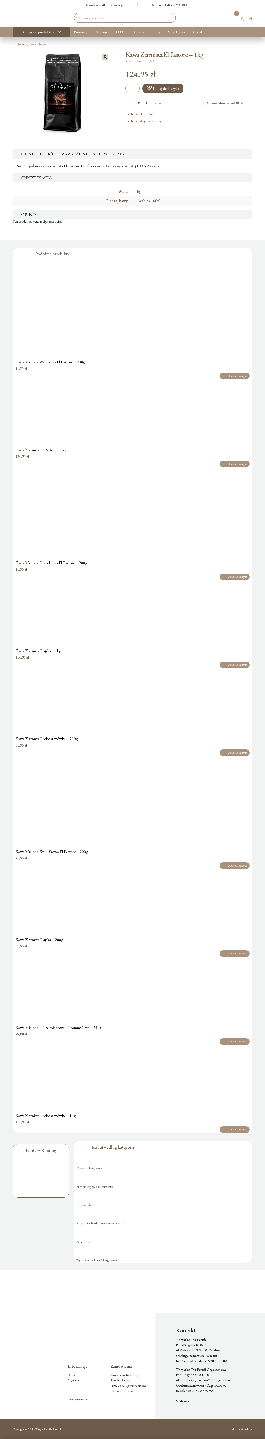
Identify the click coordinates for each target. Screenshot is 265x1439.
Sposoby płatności (121, 1380)
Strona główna (26, 44)
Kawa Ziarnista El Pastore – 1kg (40, 450)
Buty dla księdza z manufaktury (94, 1187)
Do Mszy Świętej (86, 1205)
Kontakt (139, 32)
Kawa (42, 44)
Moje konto (176, 32)
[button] (105, 57)
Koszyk (197, 32)
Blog (156, 32)
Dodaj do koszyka (166, 88)
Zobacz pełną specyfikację (144, 121)
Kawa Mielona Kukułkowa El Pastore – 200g (51, 851)
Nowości (102, 32)
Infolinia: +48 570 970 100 (169, 5)
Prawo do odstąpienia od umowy (128, 1386)
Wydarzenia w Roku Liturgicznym (97, 1260)
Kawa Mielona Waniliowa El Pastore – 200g (50, 362)
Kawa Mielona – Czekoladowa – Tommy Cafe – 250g (58, 1027)
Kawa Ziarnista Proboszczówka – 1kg (45, 1115)
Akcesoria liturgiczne (89, 1168)
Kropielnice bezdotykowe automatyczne (100, 1223)
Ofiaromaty (83, 1242)
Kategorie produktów (38, 32)
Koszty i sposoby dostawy (125, 1375)
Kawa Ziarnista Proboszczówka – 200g (46, 738)
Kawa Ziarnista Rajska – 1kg (38, 650)
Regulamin (74, 1380)
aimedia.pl (246, 1429)
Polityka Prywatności (122, 1391)
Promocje (81, 32)
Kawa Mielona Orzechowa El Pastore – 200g (51, 562)
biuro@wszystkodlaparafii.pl (104, 5)
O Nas (121, 32)
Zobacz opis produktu (142, 114)
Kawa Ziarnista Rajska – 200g (39, 939)
